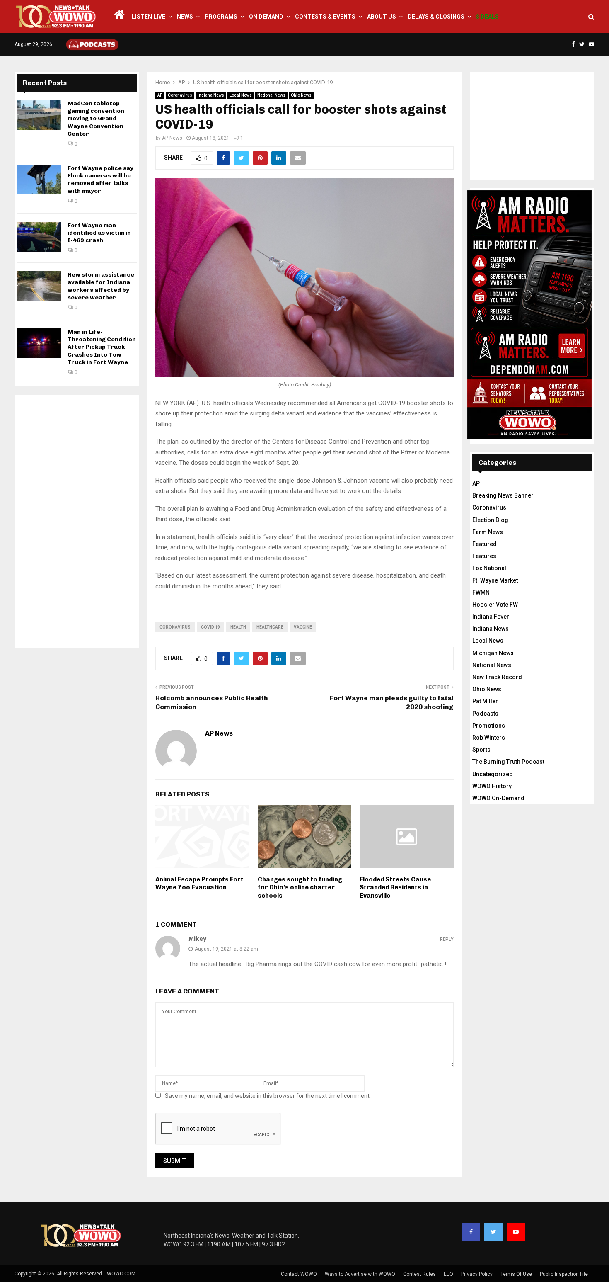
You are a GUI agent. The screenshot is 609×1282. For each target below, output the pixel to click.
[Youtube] (516, 1232)
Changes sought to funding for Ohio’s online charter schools (300, 887)
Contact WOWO (299, 1274)
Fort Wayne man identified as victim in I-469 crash (99, 233)
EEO (448, 1274)
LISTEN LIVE (148, 16)
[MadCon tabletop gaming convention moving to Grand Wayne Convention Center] (39, 115)
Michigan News (493, 653)
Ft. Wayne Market (495, 580)
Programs (221, 16)
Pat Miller (485, 701)
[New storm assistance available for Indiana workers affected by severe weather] (39, 286)
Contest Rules (419, 1274)
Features (484, 556)
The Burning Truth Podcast (508, 761)
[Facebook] (471, 1232)
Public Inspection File (564, 1274)
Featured (484, 544)
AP (159, 95)
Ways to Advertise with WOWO (360, 1274)
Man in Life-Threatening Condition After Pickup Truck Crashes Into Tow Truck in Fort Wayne (102, 347)
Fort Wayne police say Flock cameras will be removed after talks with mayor (100, 179)
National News (271, 95)
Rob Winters (488, 737)
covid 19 (210, 627)
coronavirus (175, 627)
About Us (381, 16)
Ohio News (301, 95)
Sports (481, 749)
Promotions (488, 725)
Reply (447, 939)
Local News (241, 95)
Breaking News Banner (503, 495)
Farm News (487, 532)
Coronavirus (180, 95)
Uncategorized (492, 774)
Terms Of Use (516, 1274)
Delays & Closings (436, 16)
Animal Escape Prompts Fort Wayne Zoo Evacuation (199, 883)
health (238, 627)
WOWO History (492, 786)
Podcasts (485, 713)
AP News (172, 138)
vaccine (303, 627)
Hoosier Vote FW (495, 604)
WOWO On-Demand (498, 798)
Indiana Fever (490, 616)
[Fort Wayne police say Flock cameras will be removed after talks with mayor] (39, 179)
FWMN (481, 592)
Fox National (489, 568)
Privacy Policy (477, 1274)
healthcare (269, 627)
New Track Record (497, 677)
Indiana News (211, 95)
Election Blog (490, 520)
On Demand (266, 16)
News (185, 16)
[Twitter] (493, 1232)
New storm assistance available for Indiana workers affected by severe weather (101, 286)
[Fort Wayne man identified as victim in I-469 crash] (39, 237)
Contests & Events (325, 16)
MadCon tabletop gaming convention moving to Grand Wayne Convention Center (96, 118)
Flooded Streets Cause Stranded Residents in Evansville (395, 887)
